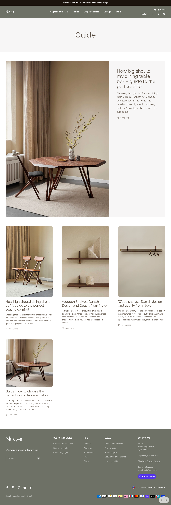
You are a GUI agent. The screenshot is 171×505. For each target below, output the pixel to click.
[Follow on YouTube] (25, 487)
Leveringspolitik (111, 461)
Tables (76, 12)
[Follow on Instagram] (13, 487)
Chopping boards (91, 12)
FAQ (85, 457)
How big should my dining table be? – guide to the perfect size (136, 78)
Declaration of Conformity (116, 457)
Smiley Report (111, 452)
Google (150, 461)
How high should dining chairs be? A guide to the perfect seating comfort (28, 305)
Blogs (86, 461)
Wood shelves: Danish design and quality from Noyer (140, 304)
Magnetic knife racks (59, 12)
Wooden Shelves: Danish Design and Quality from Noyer (85, 304)
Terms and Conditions (114, 444)
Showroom (89, 452)
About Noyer (159, 10)
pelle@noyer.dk (150, 470)
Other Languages (60, 452)
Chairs (118, 12)
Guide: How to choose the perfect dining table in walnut (27, 393)
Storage (107, 12)
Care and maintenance (63, 444)
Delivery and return (61, 448)
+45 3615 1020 (147, 467)
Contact (87, 444)
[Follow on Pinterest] (19, 487)
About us (88, 448)
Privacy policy (111, 448)
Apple (157, 461)
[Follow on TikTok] (30, 487)
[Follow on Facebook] (7, 487)
